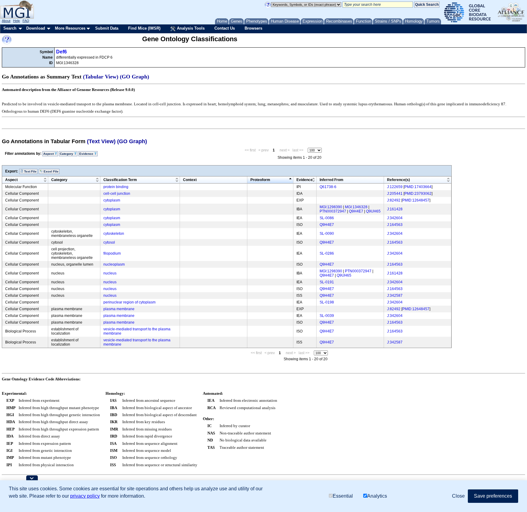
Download (35, 28)
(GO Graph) (134, 77)
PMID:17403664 (418, 187)
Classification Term (120, 180)
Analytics (377, 496)
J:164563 (395, 225)
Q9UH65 (373, 211)
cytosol (109, 242)
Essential (343, 496)
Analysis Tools (190, 28)
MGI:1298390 (331, 207)
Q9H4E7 (356, 211)
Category (59, 180)
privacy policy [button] (85, 496)
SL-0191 (327, 282)
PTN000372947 (333, 211)
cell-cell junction (116, 193)
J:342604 (395, 218)
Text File (30, 171)
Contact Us (224, 28)
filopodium (112, 253)
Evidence (304, 180)
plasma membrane (118, 309)
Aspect (11, 180)
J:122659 (395, 187)
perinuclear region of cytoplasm (129, 302)
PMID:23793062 (418, 193)
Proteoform (260, 180)
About (6, 21)
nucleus (110, 273)
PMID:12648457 (415, 200)
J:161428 (395, 209)
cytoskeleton (113, 233)
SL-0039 (327, 316)
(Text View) (101, 141)
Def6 (61, 51)
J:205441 (395, 193)
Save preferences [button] (493, 496)
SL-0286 (327, 253)
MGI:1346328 (356, 207)
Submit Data (106, 28)
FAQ (26, 21)
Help (16, 21)
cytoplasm (111, 200)
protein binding (115, 187)
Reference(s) (398, 180)
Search (9, 28)
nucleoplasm (114, 264)
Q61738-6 (328, 187)
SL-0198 (327, 302)
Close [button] (458, 496)
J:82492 (393, 200)
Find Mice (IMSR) (144, 28)
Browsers (253, 28)
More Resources (70, 28)
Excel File (51, 171)
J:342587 (395, 295)
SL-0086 (327, 218)
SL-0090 (327, 233)
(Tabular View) (100, 77)
